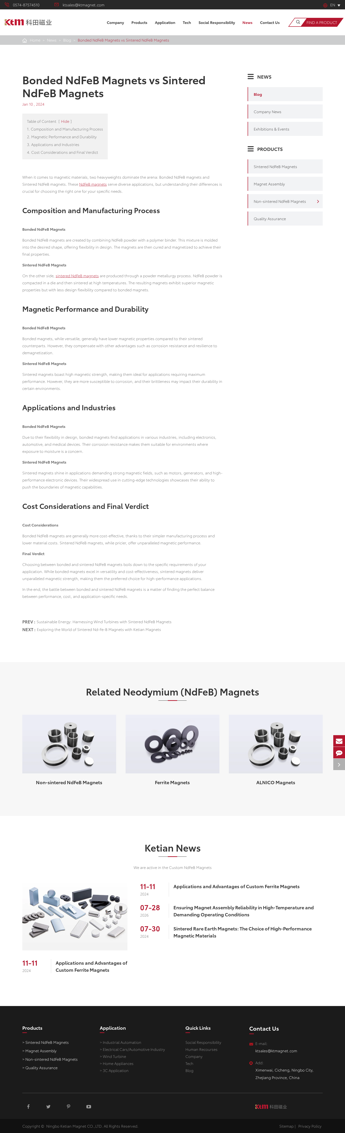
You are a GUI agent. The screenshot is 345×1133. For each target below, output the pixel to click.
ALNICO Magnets (275, 782)
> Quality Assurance (40, 1067)
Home (35, 39)
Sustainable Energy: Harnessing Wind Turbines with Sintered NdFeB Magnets (104, 621)
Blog (67, 39)
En (332, 4)
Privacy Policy (310, 1126)
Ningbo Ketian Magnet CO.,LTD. (74, 1126)
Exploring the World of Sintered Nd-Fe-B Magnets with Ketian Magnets (99, 629)
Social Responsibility (217, 22)
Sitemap (286, 1126)
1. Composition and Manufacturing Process (65, 128)
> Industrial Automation (120, 1042)
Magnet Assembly (269, 183)
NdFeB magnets (93, 184)
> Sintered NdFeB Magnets (45, 1042)
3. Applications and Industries (53, 144)
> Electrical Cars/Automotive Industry (132, 1049)
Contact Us (270, 22)
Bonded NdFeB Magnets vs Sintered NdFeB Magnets (123, 39)
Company (115, 22)
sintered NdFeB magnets (77, 275)
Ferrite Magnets (172, 782)
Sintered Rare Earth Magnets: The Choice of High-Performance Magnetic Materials (242, 932)
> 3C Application (114, 1070)
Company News (267, 111)
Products (139, 22)
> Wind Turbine (113, 1056)
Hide (65, 121)
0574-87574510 (26, 4)
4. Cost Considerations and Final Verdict (62, 152)
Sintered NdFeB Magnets (275, 166)
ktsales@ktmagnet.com (83, 4)
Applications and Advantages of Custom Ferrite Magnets (91, 966)
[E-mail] (339, 741)
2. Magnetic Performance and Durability (62, 136)
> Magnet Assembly (39, 1050)
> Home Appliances (117, 1063)
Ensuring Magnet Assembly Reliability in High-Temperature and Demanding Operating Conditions (243, 911)
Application (165, 22)
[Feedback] (339, 752)
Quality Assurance (270, 218)
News (247, 22)
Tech (187, 22)
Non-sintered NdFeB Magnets (280, 201)
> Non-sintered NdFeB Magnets (50, 1059)
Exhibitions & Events (271, 128)
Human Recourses (201, 1049)
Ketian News (173, 847)
